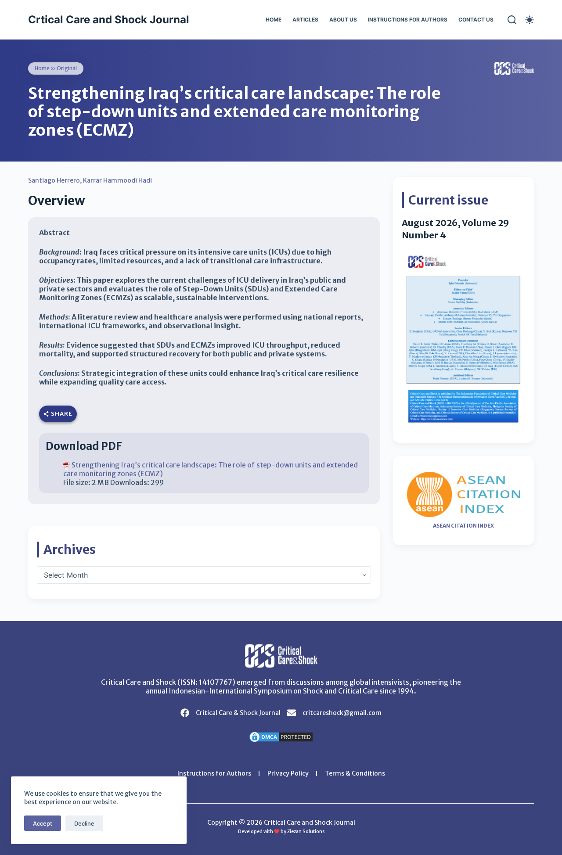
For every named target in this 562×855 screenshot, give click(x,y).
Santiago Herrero (54, 180)
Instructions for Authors (407, 19)
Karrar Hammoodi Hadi (117, 180)
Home (273, 19)
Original (67, 68)
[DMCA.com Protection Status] (281, 736)
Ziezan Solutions (305, 831)
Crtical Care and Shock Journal (108, 19)
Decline (84, 823)
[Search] (512, 19)
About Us (343, 19)
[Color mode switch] (529, 19)
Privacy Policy (288, 773)
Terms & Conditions (355, 773)
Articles (305, 19)
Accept (42, 823)
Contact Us (476, 19)
